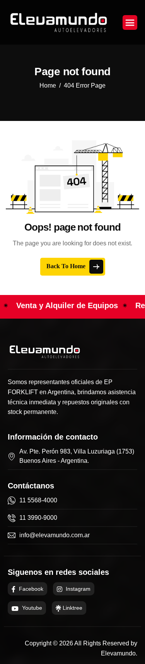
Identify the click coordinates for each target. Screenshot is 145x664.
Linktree (71, 608)
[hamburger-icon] (130, 22)
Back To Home (66, 265)
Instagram (77, 589)
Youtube (31, 608)
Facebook (30, 589)
